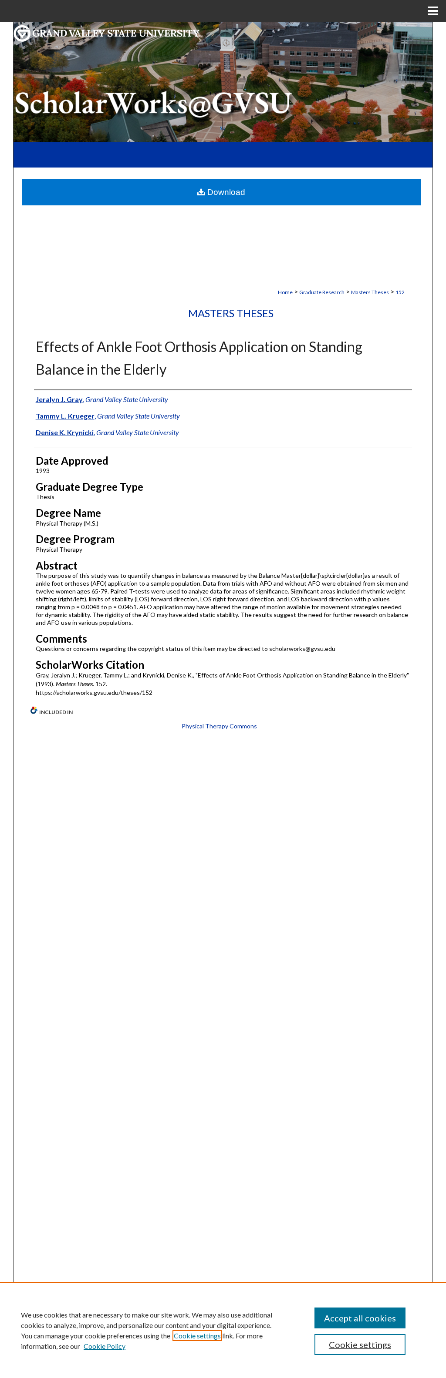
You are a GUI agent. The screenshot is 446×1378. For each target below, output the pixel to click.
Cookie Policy (104, 1346)
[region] (223, 1330)
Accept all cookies (360, 1318)
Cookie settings (197, 1335)
